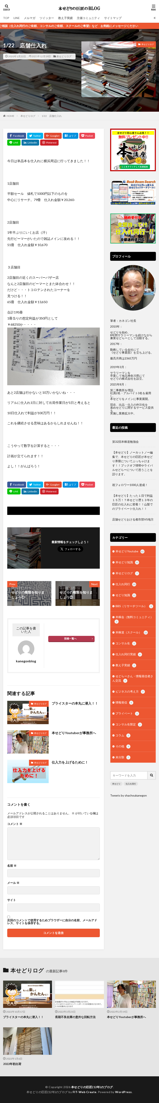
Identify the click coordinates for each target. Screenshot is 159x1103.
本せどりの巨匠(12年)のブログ (92, 1087)
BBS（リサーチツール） (134, 606)
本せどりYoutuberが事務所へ (74, 733)
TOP (6, 18)
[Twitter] (35, 136)
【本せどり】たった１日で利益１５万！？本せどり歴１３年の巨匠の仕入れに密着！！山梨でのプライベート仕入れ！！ (132, 502)
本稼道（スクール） (131, 632)
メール (13, 882)
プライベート (127, 713)
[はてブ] (70, 136)
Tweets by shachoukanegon (128, 795)
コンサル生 (125, 643)
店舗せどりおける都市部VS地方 (133, 519)
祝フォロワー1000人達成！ (130, 485)
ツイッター (47, 18)
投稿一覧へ (70, 638)
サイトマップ (113, 18)
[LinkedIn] (30, 143)
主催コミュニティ (88, 18)
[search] (152, 775)
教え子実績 (65, 18)
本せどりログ (64, 56)
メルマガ (29, 18)
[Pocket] (87, 136)
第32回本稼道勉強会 (125, 441)
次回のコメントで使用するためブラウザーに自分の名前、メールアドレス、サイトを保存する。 (52, 922)
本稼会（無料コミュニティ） (134, 619)
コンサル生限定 (128, 724)
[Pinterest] (49, 143)
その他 (122, 746)
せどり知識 (125, 595)
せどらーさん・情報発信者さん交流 (132, 678)
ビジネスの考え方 (129, 691)
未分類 (122, 757)
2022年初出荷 (12, 1064)
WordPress (123, 1092)
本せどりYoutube (130, 551)
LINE (16, 18)
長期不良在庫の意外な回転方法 (75, 1017)
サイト (11, 899)
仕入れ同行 (125, 584)
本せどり (116, 783)
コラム (122, 735)
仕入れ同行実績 (128, 654)
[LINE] (13, 143)
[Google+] (53, 136)
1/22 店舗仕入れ (52, 115)
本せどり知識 (127, 562)
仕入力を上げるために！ (70, 762)
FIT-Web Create (84, 1092)
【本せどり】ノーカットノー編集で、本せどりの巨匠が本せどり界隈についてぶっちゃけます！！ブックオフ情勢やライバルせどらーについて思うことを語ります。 (132, 463)
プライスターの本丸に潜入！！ (75, 703)
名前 (12, 865)
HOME (10, 115)
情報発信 (124, 702)
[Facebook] (16, 136)
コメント (14, 823)
